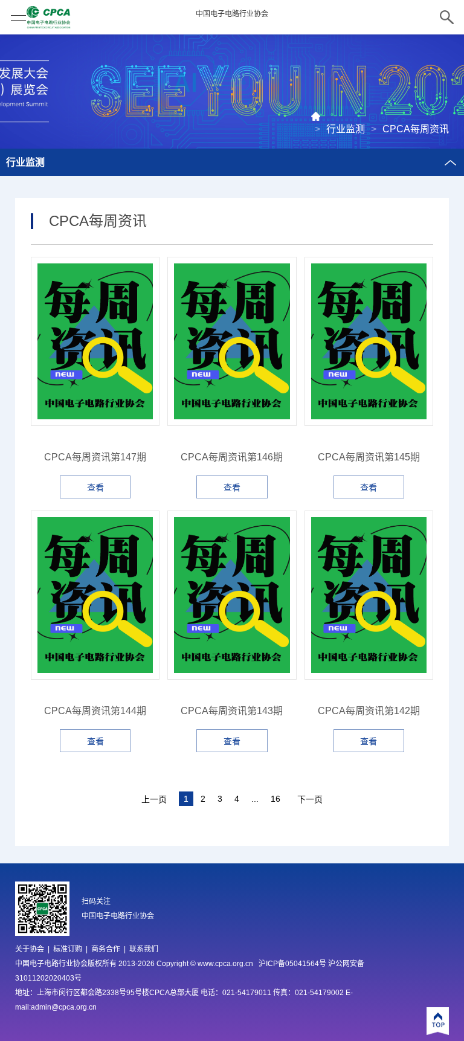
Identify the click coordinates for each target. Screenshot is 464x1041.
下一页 (310, 799)
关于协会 (29, 949)
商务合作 (105, 949)
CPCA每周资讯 (415, 129)
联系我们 (143, 949)
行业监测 (345, 129)
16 (275, 799)
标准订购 (67, 949)
